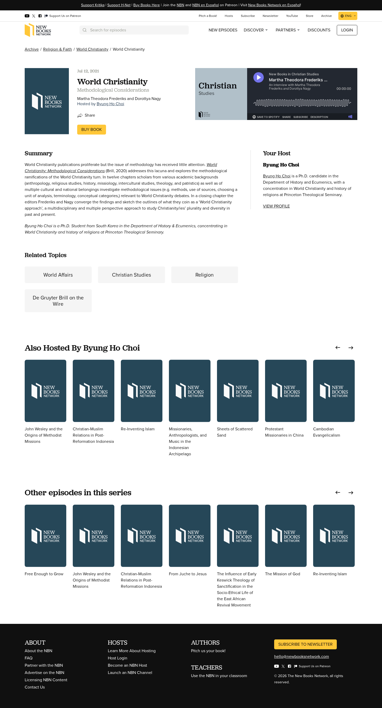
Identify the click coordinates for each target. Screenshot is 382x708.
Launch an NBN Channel (130, 673)
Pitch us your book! (208, 651)
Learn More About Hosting (132, 651)
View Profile (276, 206)
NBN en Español (205, 5)
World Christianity (92, 49)
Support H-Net (118, 5)
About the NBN (38, 651)
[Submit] (84, 30)
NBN (180, 5)
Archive (32, 49)
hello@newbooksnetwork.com (301, 656)
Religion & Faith (57, 49)
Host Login (117, 658)
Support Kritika (92, 5)
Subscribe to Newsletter (305, 644)
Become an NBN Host (127, 665)
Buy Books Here (146, 5)
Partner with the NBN (44, 665)
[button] (337, 347)
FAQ (28, 658)
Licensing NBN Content (46, 680)
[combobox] (134, 30)
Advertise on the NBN (44, 673)
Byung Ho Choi (110, 104)
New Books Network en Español (274, 5)
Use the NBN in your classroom (219, 676)
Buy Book (91, 129)
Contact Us (35, 687)
